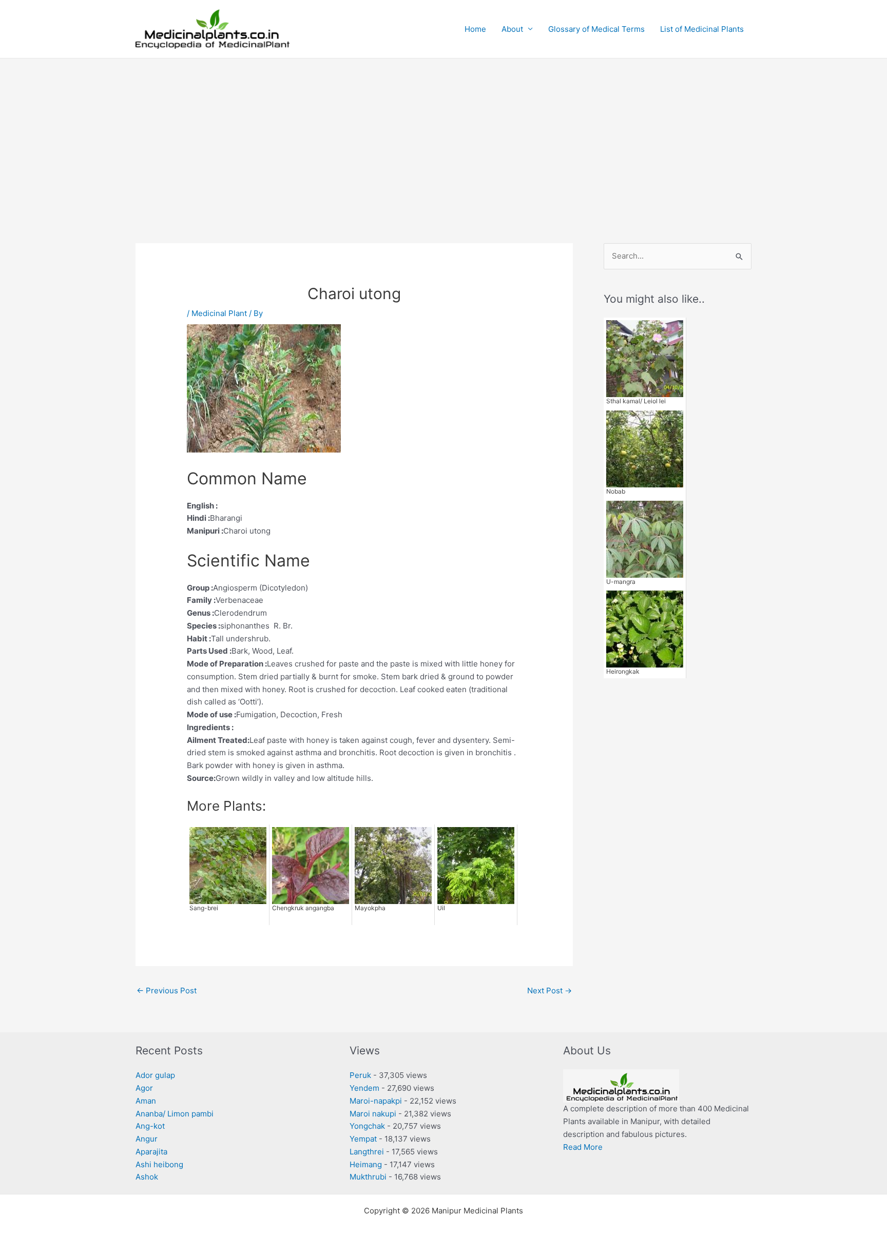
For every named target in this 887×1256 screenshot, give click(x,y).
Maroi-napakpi (376, 1101)
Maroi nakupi (373, 1113)
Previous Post (167, 990)
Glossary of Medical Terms (596, 29)
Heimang (366, 1164)
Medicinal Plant (219, 313)
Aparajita (151, 1151)
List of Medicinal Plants (702, 29)
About (512, 29)
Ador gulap (155, 1075)
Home (475, 29)
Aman (146, 1101)
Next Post (549, 990)
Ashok (147, 1177)
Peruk (360, 1075)
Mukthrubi (368, 1177)
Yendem (364, 1088)
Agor (144, 1088)
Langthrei (367, 1151)
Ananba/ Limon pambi (175, 1113)
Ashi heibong (159, 1164)
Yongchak (367, 1126)
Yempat (363, 1139)
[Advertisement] (443, 135)
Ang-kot (150, 1126)
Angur (147, 1139)
